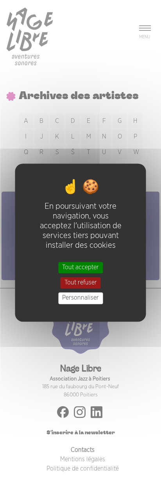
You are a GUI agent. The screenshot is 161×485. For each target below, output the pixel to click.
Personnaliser (80, 298)
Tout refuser (80, 283)
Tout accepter (80, 267)
